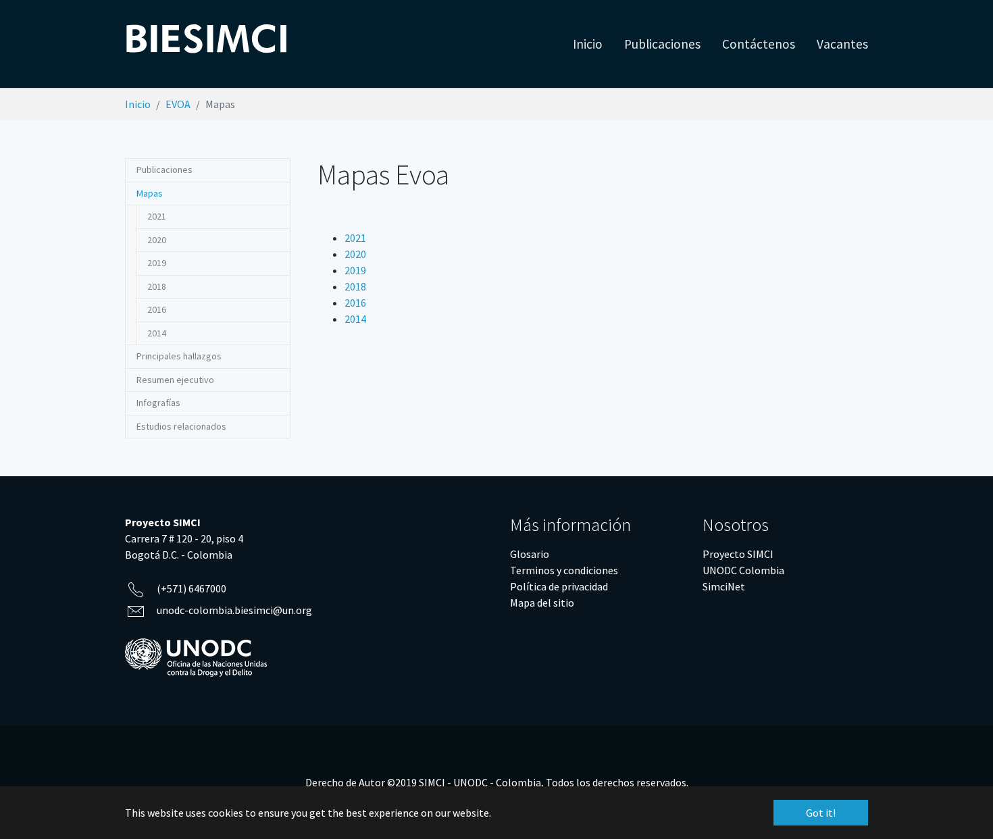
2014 (355, 319)
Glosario (529, 554)
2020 (355, 254)
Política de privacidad (559, 586)
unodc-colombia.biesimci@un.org (234, 610)
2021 (355, 238)
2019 (355, 270)
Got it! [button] (821, 812)
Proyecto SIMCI (738, 554)
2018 (355, 286)
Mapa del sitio (542, 602)
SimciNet (724, 586)
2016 (355, 302)
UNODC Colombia (743, 570)
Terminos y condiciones (564, 570)
